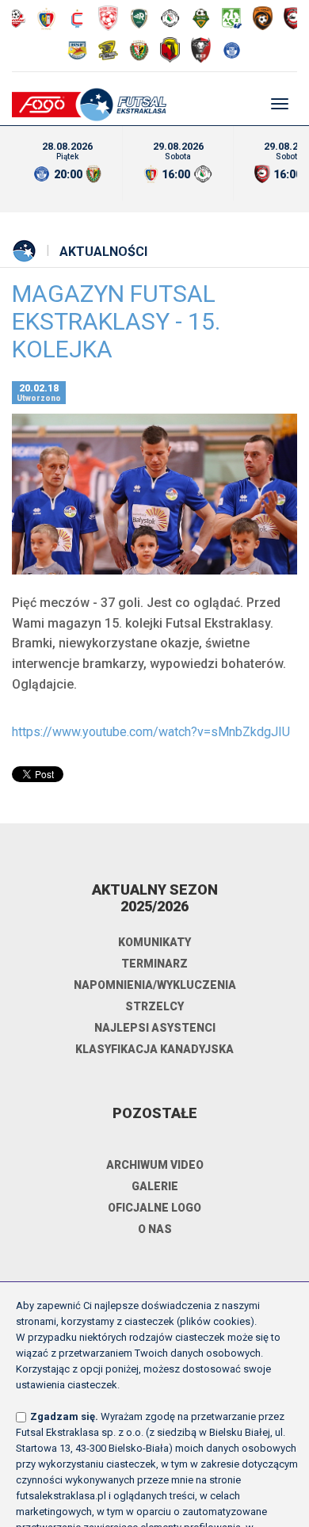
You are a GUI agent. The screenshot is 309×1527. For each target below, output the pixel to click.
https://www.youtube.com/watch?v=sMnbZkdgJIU (151, 731)
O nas (155, 1229)
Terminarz (154, 963)
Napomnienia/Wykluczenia (155, 985)
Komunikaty (154, 942)
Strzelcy (154, 1006)
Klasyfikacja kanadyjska (154, 1049)
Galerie (155, 1186)
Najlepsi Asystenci (155, 1027)
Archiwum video (155, 1165)
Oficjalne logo (154, 1207)
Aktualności (103, 251)
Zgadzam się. (64, 1416)
